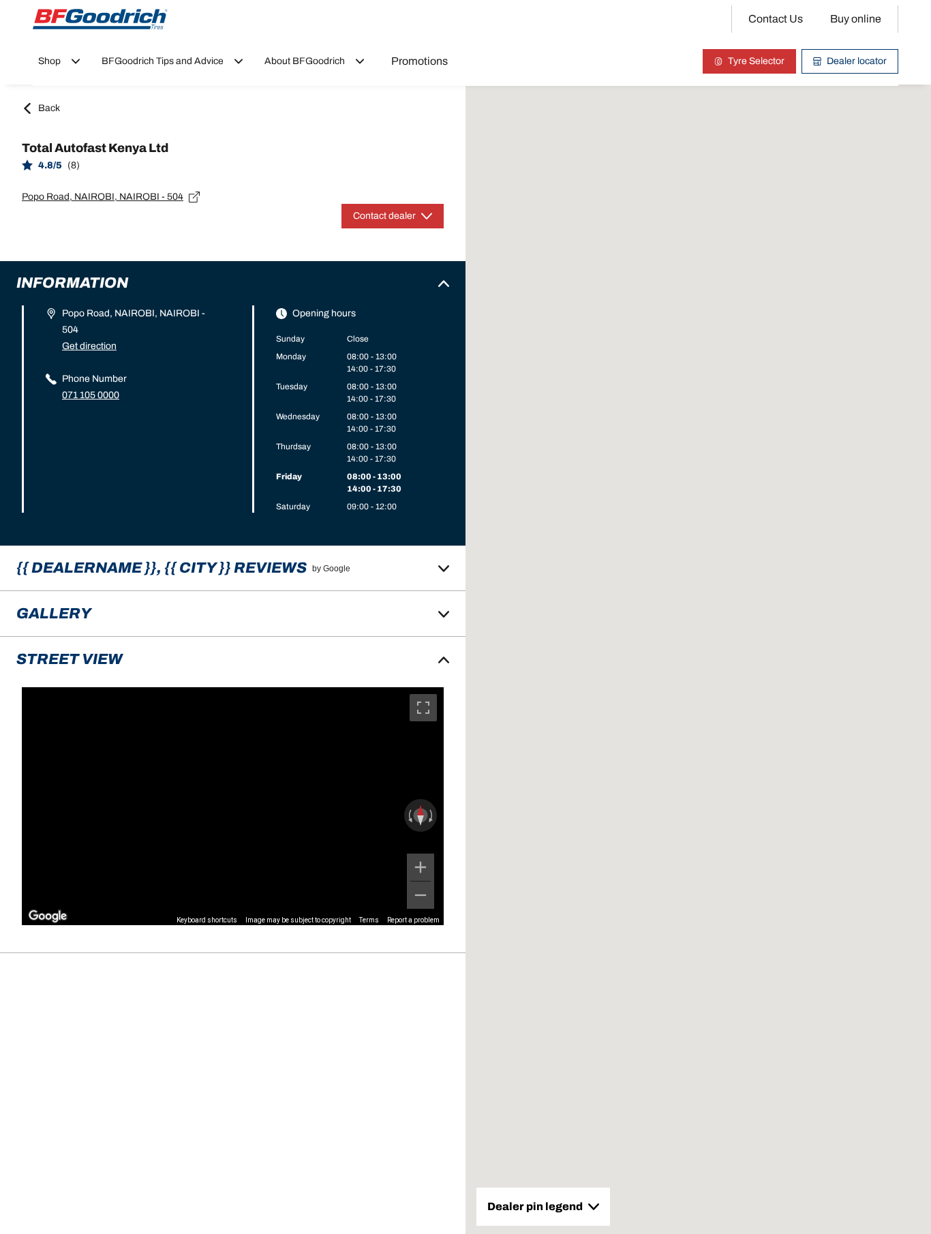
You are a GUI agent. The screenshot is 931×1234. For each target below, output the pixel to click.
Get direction (89, 346)
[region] (233, 805)
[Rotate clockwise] (432, 815)
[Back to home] (100, 19)
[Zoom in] (420, 867)
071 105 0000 (90, 395)
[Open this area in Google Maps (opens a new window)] (47, 916)
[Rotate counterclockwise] (409, 815)
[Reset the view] (420, 815)
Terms (369, 920)
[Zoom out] (420, 895)
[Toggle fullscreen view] (423, 707)
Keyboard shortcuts (207, 920)
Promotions (419, 61)
